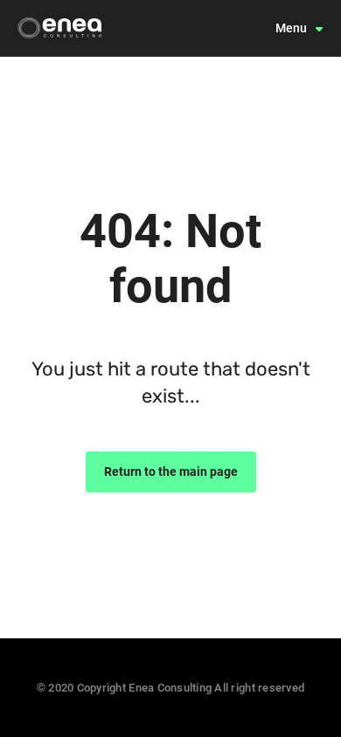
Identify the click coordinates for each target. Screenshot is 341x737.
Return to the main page (171, 472)
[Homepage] (59, 27)
